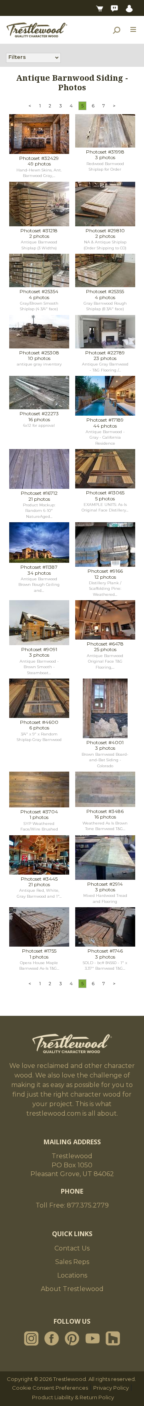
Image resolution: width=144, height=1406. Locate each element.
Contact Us (72, 1248)
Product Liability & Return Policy (73, 1397)
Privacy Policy (111, 1388)
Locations (72, 1275)
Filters (17, 57)
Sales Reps (72, 1262)
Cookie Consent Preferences (50, 1388)
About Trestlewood (72, 1289)
